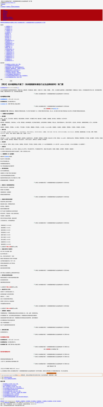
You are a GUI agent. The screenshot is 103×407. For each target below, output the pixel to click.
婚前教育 (5, 14)
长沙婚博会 (8, 32)
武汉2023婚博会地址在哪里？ (10, 378)
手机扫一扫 (12, 2)
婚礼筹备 (8, 37)
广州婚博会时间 (9, 53)
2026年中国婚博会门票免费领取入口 (13, 74)
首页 (4, 10)
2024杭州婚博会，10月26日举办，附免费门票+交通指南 (14, 392)
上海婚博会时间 (9, 57)
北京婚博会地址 (9, 49)
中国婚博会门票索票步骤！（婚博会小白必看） (15, 68)
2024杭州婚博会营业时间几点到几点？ (11, 395)
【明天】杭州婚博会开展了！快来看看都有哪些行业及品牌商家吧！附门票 (29, 22)
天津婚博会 (38, 401)
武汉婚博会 (8, 29)
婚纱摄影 (8, 33)
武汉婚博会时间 (9, 60)
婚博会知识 (5, 13)
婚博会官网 (7, 402)
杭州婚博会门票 (3, 103)
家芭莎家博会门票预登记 (8, 18)
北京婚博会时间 (9, 56)
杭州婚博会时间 (9, 40)
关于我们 (55, 401)
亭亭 (6, 87)
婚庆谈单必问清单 (8, 377)
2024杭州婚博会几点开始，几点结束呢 (11, 393)
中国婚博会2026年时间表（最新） (12, 71)
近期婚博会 (5, 11)
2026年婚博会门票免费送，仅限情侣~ (13, 72)
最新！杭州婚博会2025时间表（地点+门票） (12, 386)
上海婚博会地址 (9, 54)
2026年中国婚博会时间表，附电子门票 (13, 77)
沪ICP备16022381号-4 (39, 402)
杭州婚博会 (11, 22)
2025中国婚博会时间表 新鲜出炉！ (12, 65)
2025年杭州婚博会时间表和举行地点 (10, 389)
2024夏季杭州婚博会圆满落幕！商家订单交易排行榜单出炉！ (16, 396)
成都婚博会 (17, 6)
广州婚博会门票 (9, 50)
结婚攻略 (5, 15)
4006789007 (8, 2)
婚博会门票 (8, 47)
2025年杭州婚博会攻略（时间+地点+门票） (12, 391)
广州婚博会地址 (9, 51)
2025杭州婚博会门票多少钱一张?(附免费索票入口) (13, 388)
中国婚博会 (8, 46)
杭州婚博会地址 (9, 43)
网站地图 (18, 401)
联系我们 (5, 20)
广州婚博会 (7, 6)
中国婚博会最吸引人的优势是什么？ (13, 70)
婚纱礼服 (8, 39)
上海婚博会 (12, 6)
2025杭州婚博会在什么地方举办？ (10, 385)
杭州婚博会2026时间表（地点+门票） (13, 64)
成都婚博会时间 (9, 44)
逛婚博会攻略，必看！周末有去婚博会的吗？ (14, 67)
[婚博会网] (2, 4)
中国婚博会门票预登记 (7, 17)
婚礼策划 (8, 36)
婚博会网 (2, 22)
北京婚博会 (2, 6)
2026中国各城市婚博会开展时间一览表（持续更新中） (16, 75)
